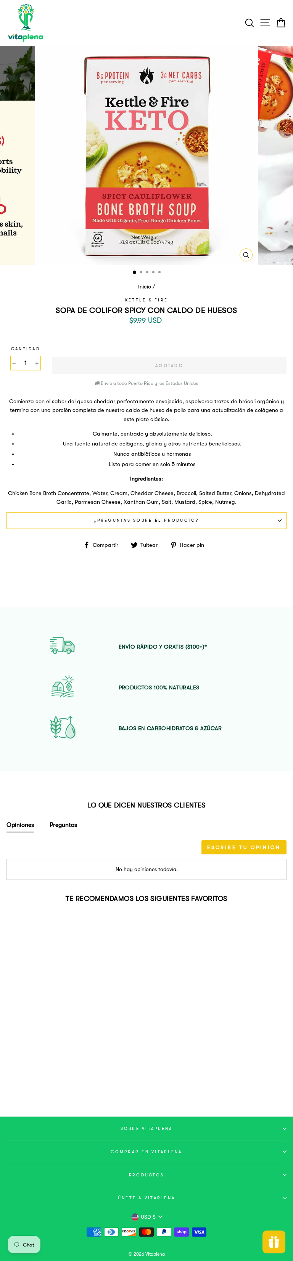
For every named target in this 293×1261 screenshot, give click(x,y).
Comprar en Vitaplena (146, 1151)
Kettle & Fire (146, 300)
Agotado (60, 1081)
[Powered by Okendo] (40, 849)
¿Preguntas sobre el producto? (146, 520)
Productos (146, 1175)
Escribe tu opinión (244, 847)
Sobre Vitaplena (147, 1128)
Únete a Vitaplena (146, 1197)
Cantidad (25, 348)
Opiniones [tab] (20, 825)
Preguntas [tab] (63, 825)
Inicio (144, 287)
